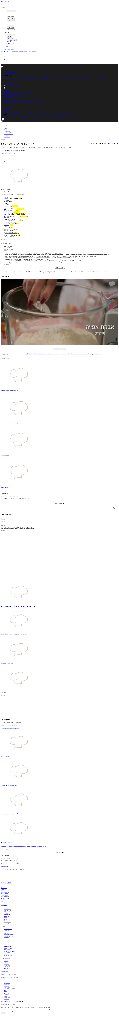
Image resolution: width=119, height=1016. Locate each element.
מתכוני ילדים (40, 76)
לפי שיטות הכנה (8, 79)
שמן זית (6, 201)
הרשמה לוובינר (7, 135)
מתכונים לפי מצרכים (53, 79)
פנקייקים (6, 991)
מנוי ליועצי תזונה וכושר (6, 884)
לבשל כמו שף (49, 116)
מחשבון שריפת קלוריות (29, 101)
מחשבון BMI (7, 103)
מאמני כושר (7, 966)
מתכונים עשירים (63, 79)
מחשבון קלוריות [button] (16, 94)
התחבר (6, 46)
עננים (5, 129)
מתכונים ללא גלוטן (29, 76)
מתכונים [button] (15, 73)
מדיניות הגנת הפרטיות (6, 1011)
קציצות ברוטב (7, 131)
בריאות (56, 113)
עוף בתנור (6, 994)
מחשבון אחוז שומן (15, 103)
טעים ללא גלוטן (65, 116)
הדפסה (9, 153)
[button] (8, 73)
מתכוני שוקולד (7, 922)
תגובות (14, 153)
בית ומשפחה (62, 113)
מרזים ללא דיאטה (32, 116)
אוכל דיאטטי (45, 79)
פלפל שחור (6, 225)
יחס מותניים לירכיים (9, 101)
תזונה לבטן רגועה (41, 116)
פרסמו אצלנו (4, 888)
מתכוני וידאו (70, 79)
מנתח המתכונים (87, 79)
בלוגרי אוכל (6, 962)
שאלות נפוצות (4, 891)
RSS (2, 901)
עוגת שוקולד (7, 983)
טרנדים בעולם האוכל (9, 76)
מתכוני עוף (52, 76)
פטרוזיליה (6, 212)
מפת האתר (3, 889)
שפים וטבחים (7, 965)
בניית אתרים (14, 1004)
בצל (5, 206)
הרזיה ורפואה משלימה (14, 116)
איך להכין (67, 113)
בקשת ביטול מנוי (5, 898)
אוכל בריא (38, 79)
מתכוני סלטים (102, 76)
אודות (2, 886)
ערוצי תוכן (6, 111)
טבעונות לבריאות (57, 116)
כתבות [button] (9, 110)
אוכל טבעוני (7, 916)
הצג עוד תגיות (4, 354)
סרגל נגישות (7, 137)
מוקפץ (63, 76)
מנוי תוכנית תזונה (5, 896)
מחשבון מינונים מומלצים (25, 103)
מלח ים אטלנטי (7, 223)
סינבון (5, 128)
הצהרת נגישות (10, 43)
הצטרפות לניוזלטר (8, 132)
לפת (5, 209)
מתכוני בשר (47, 76)
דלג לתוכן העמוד (5, 1)
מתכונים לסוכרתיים (19, 76)
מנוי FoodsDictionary (9, 49)
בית (117, 143)
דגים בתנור (6, 999)
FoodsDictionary (4, 866)
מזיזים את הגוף (24, 116)
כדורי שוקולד (7, 987)
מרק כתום (6, 993)
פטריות (5, 232)
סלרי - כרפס (7, 210)
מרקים (35, 76)
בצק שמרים (7, 997)
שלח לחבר (4, 153)
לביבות (5, 996)
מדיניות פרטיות (4, 893)
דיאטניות (6, 961)
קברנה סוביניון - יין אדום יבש (11, 220)
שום (5, 217)
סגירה (2, 1013)
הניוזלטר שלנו (5, 856)
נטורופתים (6, 964)
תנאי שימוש (7, 892)
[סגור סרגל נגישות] (1, 4)
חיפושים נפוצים (4, 979)
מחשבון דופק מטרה (19, 101)
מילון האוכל (7, 91)
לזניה (5, 990)
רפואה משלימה (43, 113)
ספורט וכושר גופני (35, 113)
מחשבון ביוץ (7, 109)
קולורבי (5, 213)
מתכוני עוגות (88, 76)
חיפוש (5, 125)
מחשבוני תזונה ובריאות (9, 100)
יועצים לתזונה (7, 968)
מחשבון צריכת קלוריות (37, 103)
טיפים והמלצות (18, 113)
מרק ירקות (6, 984)
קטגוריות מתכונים (4, 905)
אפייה (67, 76)
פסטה (57, 76)
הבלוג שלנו (3, 899)
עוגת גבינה (6, 986)
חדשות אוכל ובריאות (9, 113)
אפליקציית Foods (8, 82)
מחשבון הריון (7, 107)
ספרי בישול (27, 79)
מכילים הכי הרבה (8, 93)
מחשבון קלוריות (39, 101)
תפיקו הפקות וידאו (5, 1004)
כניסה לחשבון (8, 70)
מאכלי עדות (33, 79)
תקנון (2, 892)
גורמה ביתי (6, 116)
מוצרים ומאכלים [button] (16, 90)
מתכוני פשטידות (95, 76)
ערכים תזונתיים (26, 93)
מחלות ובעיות (51, 113)
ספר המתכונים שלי (78, 79)
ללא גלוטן (6, 923)
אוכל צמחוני (81, 76)
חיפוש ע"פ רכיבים (17, 93)
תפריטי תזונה (33, 93)
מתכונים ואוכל (111, 143)
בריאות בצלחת (73, 116)
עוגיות (60, 76)
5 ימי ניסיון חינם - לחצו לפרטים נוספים (13, 97)
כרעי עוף (6, 198)
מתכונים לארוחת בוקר (9, 988)
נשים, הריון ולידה (26, 113)
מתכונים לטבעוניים (73, 76)
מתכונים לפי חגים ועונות (18, 79)
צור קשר (9, 41)
